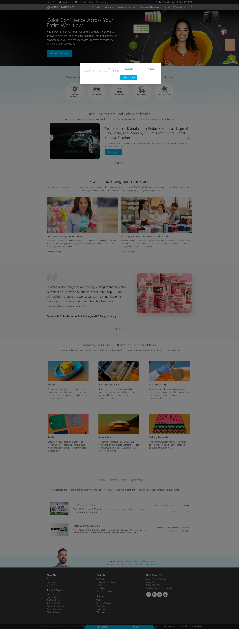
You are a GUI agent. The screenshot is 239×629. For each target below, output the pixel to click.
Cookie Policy (129, 69)
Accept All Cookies (129, 78)
